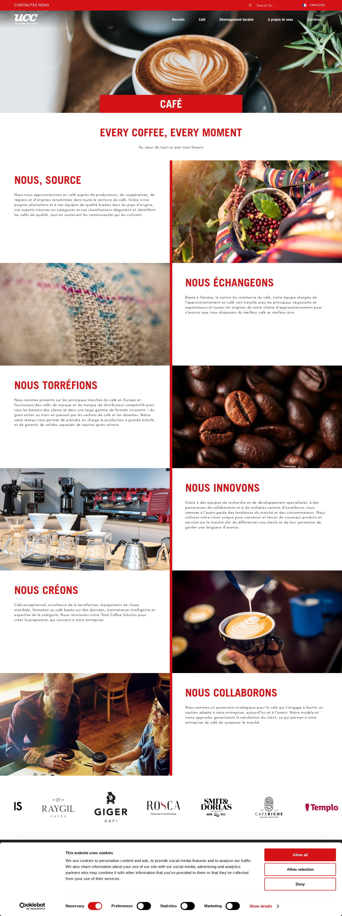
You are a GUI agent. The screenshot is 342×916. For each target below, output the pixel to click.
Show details (260, 906)
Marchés (178, 19)
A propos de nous (280, 19)
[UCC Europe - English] (26, 19)
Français (317, 5)
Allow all (300, 855)
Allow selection (300, 869)
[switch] (144, 906)
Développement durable (237, 19)
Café (202, 19)
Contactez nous (31, 5)
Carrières (314, 19)
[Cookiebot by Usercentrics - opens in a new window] (32, 906)
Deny (300, 884)
